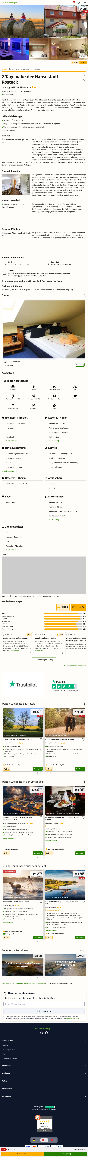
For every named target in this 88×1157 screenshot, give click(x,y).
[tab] (37, 977)
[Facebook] (46, 1033)
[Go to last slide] (81, 950)
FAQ (4, 1054)
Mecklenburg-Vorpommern (34, 983)
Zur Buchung (80, 365)
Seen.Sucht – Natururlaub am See (16, 902)
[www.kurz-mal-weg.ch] (9, 3)
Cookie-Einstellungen (10, 1058)
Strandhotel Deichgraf (52, 823)
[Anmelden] (79, 3)
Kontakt (5, 1045)
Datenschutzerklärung (72, 1018)
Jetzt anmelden (44, 1011)
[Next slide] (84, 295)
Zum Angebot (38, 769)
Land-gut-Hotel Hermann (11, 743)
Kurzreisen (6, 983)
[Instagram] (41, 1033)
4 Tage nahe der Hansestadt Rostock (59, 739)
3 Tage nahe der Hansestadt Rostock (17, 739)
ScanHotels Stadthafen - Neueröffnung (15, 823)
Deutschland (17, 983)
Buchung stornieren (9, 1050)
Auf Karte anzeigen (8, 94)
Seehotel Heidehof (9, 905)
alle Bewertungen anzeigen (44, 660)
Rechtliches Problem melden (75, 666)
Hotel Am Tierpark (51, 907)
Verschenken (22, 1154)
